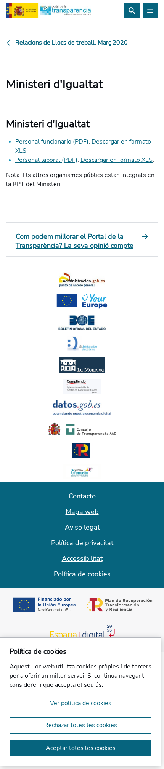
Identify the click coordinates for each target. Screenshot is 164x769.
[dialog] (80, 701)
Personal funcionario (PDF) (51, 141)
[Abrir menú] (150, 10)
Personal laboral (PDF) (46, 160)
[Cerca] (132, 10)
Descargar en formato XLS (116, 160)
